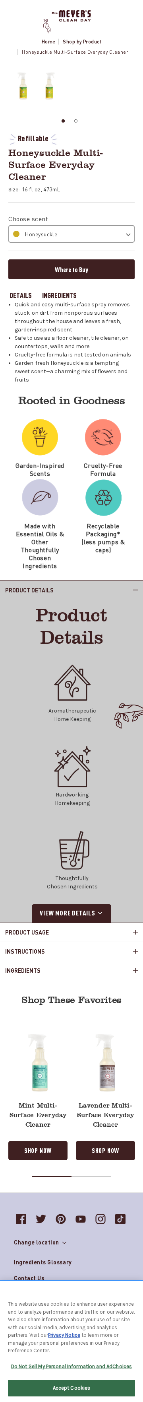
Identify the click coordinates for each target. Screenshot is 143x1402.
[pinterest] (61, 1219)
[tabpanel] (20, 86)
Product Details (29, 590)
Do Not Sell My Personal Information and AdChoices (71, 1366)
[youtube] (80, 1219)
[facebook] (21, 1219)
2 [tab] (75, 121)
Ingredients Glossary (43, 1262)
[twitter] (41, 1219)
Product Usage (27, 932)
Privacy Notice (64, 1335)
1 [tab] (63, 121)
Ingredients (59, 295)
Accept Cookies (72, 1388)
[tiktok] (120, 1219)
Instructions (25, 951)
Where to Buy (71, 269)
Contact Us (29, 1278)
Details (21, 295)
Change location (37, 1242)
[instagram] (100, 1219)
